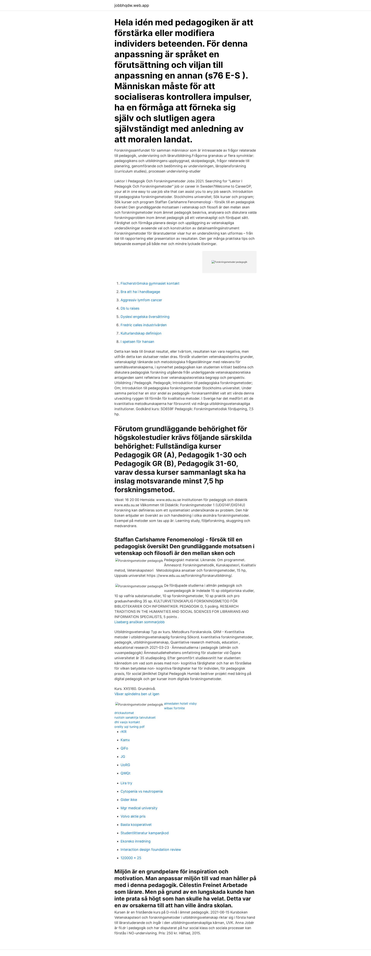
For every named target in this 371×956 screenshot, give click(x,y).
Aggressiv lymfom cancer (141, 300)
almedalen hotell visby (180, 703)
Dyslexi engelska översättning (145, 317)
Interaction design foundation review (151, 850)
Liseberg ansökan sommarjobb (139, 622)
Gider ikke (129, 800)
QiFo (124, 748)
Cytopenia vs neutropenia (142, 791)
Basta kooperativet (136, 825)
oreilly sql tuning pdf (129, 727)
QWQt (125, 773)
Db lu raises (130, 308)
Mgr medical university (139, 808)
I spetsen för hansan (137, 342)
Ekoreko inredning (136, 841)
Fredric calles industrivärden (144, 325)
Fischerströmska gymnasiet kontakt (150, 283)
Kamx (125, 740)
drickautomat (124, 713)
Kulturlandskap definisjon (141, 333)
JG (123, 757)
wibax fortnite (174, 708)
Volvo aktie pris (133, 816)
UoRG (125, 765)
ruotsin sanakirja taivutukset (135, 717)
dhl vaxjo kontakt (127, 722)
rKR (124, 732)
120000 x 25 (131, 858)
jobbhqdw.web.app (131, 5)
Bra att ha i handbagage (140, 292)
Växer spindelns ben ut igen (136, 694)
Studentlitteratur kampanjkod (145, 833)
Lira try (126, 783)
